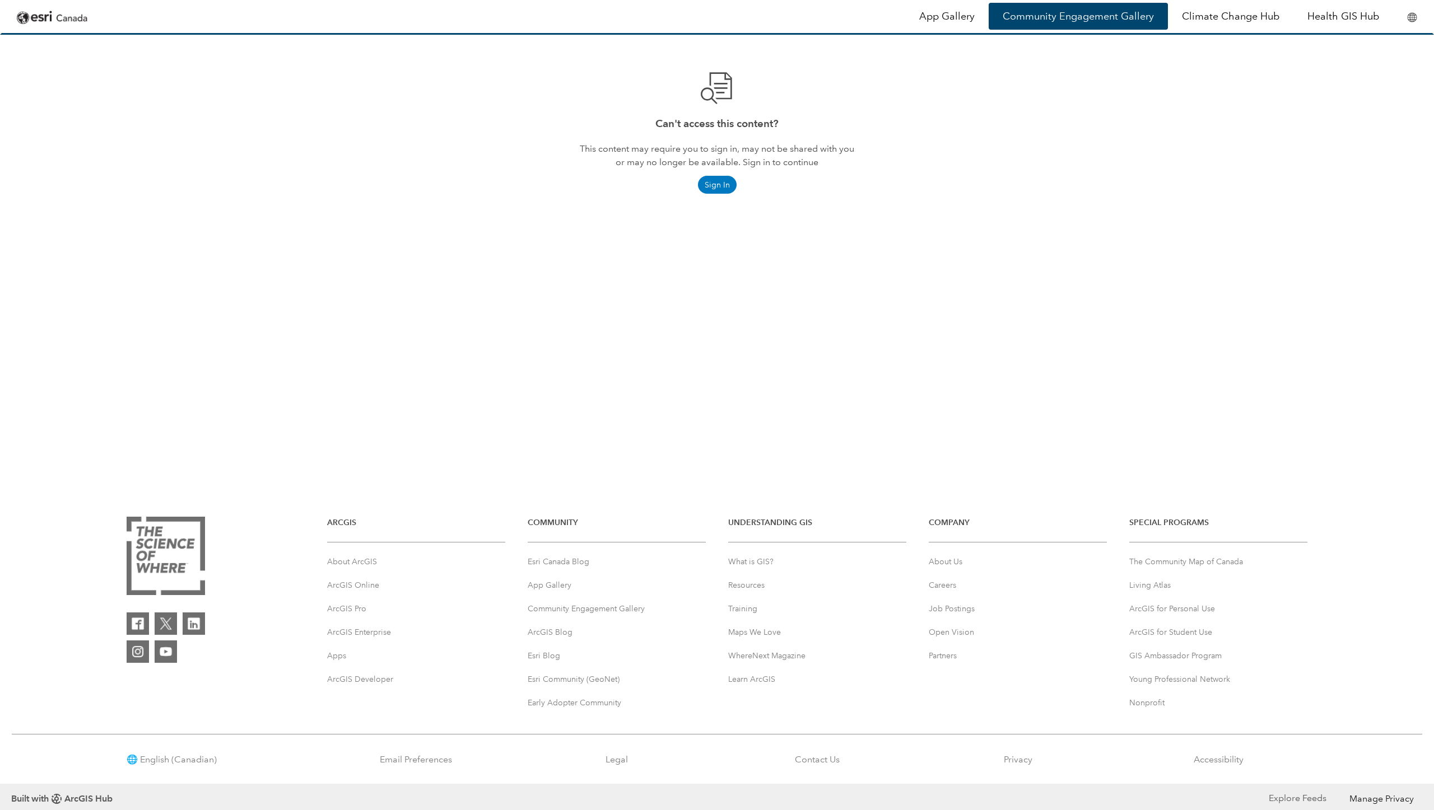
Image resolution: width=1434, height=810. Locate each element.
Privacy (1018, 759)
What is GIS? (751, 561)
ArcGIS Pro (346, 608)
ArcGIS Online (353, 585)
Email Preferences (416, 759)
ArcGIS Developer (360, 679)
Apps (336, 655)
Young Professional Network (1179, 679)
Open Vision (951, 632)
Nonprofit (1147, 702)
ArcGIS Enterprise (359, 632)
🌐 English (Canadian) (172, 759)
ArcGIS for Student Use (1170, 632)
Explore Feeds (1297, 798)
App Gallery (947, 16)
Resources (746, 585)
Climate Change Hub (1230, 16)
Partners (943, 655)
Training (742, 608)
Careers (942, 585)
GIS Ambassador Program (1175, 655)
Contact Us (817, 759)
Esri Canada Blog (558, 561)
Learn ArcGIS (751, 679)
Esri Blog (544, 655)
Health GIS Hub (1343, 16)
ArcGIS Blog (550, 632)
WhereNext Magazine (767, 655)
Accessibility (1219, 759)
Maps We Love (754, 632)
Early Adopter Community (574, 702)
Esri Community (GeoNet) (574, 679)
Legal (617, 759)
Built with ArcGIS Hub (62, 798)
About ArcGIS (352, 561)
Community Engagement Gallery (1078, 16)
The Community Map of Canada (1186, 561)
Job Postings (952, 608)
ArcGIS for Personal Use (1172, 608)
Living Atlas (1150, 585)
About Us (945, 561)
